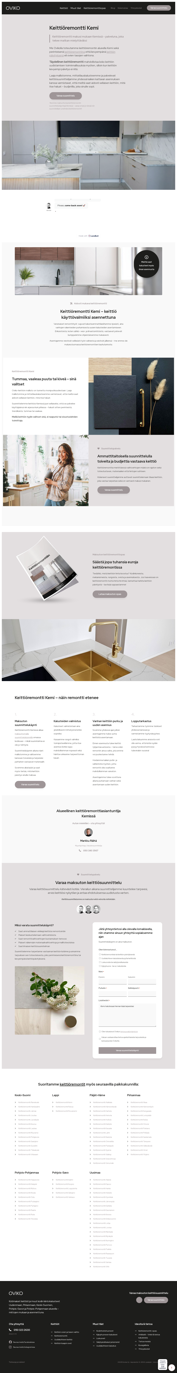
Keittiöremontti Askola (102, 1180)
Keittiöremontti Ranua (64, 1107)
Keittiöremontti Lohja (101, 1223)
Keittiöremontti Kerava (102, 1214)
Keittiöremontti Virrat (139, 1150)
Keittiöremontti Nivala (27, 1193)
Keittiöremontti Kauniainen (103, 1210)
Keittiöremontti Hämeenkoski (105, 1107)
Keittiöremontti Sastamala (141, 1137)
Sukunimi (131, 977)
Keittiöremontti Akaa (139, 1102)
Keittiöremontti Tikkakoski (28, 1150)
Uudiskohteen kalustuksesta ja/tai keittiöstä (119, 958)
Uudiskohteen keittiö (63, 1339)
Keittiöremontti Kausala (102, 1128)
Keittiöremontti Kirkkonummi (104, 1219)
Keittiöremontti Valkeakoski (141, 1146)
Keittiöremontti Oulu (26, 1197)
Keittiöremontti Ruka (26, 1214)
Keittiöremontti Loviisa (102, 1227)
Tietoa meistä (144, 1341)
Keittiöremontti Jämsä (27, 1111)
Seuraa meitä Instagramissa (24, 1347)
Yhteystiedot (136, 8)
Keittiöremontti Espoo (102, 1184)
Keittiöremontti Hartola (102, 1111)
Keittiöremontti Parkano (140, 1128)
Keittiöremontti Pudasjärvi (28, 1201)
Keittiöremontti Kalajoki (27, 1184)
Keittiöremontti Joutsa (27, 1115)
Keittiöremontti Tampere (141, 1141)
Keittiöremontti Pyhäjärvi (28, 1206)
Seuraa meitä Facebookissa (24, 1342)
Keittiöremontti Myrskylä (103, 1236)
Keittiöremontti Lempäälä (141, 1115)
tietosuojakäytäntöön (129, 1031)
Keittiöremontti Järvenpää (103, 1201)
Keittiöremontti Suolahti (27, 1146)
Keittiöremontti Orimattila (103, 1141)
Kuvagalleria (143, 1345)
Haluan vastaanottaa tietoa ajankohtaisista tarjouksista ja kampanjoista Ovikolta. (124, 1039)
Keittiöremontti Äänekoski (28, 1102)
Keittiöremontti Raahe (27, 1210)
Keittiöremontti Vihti (101, 1266)
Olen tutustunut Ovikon (120, 1031)
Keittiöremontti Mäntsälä (103, 1232)
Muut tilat (76, 8)
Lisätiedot (104, 1000)
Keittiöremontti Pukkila (102, 1249)
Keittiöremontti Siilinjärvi (65, 1193)
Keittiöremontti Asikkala (102, 1102)
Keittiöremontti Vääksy (102, 1154)
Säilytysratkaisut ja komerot (108, 1342)
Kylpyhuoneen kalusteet (106, 1334)
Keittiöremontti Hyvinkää (103, 1197)
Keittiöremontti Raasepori (103, 1253)
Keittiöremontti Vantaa (102, 1262)
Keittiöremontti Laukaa (27, 1128)
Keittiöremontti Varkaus (65, 1197)
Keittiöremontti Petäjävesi (28, 1137)
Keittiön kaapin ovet (63, 1343)
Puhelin (103, 988)
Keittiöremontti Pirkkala (140, 1133)
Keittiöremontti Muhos (27, 1188)
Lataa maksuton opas (110, 594)
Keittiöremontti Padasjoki (103, 1146)
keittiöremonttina (75, 52)
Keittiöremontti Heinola (102, 1115)
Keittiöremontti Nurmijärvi (103, 1240)
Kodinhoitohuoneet (104, 1331)
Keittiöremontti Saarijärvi (28, 1141)
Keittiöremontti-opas (147, 1331)
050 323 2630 (22, 1330)
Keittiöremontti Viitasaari (28, 1154)
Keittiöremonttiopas (95, 8)
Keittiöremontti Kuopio (65, 1184)
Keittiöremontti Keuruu (27, 1124)
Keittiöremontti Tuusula (102, 1258)
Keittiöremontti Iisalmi (64, 1180)
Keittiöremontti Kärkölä (102, 1124)
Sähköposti (134, 988)
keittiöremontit (72, 1084)
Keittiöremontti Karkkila (102, 1206)
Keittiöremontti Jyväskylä (28, 1120)
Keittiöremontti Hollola (102, 1120)
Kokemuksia (123, 8)
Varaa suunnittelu (159, 8)
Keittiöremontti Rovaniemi (66, 1111)
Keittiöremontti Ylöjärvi (140, 1154)
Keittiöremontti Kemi (64, 1102)
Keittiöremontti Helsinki (102, 1193)
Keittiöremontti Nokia (139, 1120)
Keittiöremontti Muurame (28, 1133)
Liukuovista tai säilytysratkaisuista (115, 962)
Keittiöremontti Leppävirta (66, 1188)
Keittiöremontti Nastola (102, 1137)
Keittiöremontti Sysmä (102, 1150)
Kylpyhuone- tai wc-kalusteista (114, 966)
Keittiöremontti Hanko (102, 1188)
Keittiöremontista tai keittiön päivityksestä (118, 954)
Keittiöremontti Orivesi (140, 1124)
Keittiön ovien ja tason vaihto (66, 1332)
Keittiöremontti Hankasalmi (29, 1107)
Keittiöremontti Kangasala (141, 1111)
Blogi (113, 8)
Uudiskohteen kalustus (106, 1346)
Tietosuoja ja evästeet (17, 1362)
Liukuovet (100, 1338)
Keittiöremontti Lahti (101, 1133)
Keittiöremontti (60, 1336)
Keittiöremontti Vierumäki (103, 1163)
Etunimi (102, 977)
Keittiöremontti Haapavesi (28, 1180)
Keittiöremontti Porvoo (102, 1245)
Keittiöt (64, 8)
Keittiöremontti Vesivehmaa (104, 1159)
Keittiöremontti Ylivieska (28, 1219)
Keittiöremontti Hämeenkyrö (142, 1107)
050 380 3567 (90, 850)
